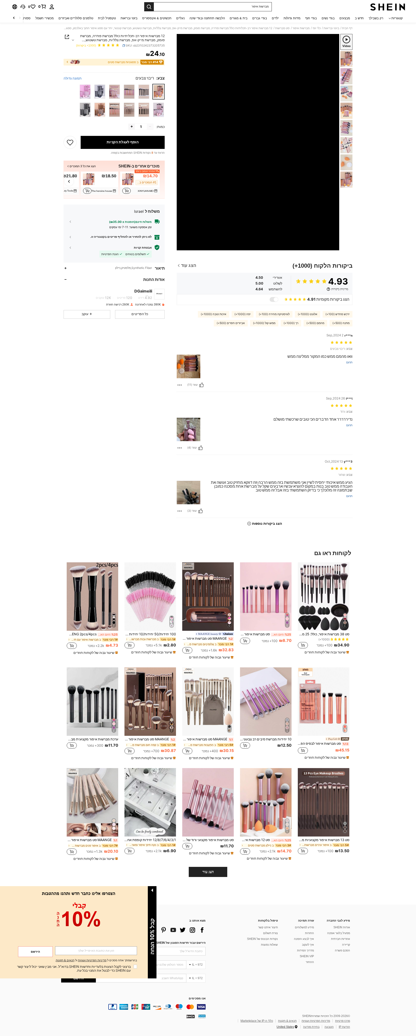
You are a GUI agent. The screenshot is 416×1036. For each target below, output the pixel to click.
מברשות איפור (301, 28)
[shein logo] (387, 6)
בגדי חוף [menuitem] (311, 18)
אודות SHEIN (341, 927)
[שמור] (70, 142)
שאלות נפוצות (269, 944)
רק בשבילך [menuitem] (376, 18)
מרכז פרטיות (342, 1021)
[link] (42, 6)
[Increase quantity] (132, 126)
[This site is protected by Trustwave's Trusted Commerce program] (202, 1016)
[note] (326, 652)
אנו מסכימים (197, 998)
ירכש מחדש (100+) (337, 314)
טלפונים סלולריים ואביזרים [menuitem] (75, 18)
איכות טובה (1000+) (213, 314)
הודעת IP (344, 1027)
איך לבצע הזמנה (304, 939)
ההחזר (310, 962)
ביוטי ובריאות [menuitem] (129, 18)
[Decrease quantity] (150, 126)
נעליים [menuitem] (180, 18)
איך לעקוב (308, 944)
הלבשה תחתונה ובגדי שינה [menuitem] (207, 18)
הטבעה (329, 1027)
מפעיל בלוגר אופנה (338, 933)
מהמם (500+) (315, 323)
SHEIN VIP (307, 956)
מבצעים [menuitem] (344, 18)
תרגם (349, 362)
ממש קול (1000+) (264, 323)
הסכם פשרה (342, 950)
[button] (23, 7)
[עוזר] (201, 385)
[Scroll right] (14, 18)
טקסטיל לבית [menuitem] (107, 18)
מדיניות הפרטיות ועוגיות (316, 1021)
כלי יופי (316, 28)
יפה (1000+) (242, 314)
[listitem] (140, 183)
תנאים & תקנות (287, 1021)
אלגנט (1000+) (307, 314)
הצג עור (208, 872)
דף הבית (347, 28)
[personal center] (52, 7)
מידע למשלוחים (304, 927)
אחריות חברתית (340, 939)
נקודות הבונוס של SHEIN (262, 939)
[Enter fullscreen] (182, 246)
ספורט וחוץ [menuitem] (23, 18)
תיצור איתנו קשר (268, 927)
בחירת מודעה (311, 1027)
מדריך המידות (305, 950)
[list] (167, 930)
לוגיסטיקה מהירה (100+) (274, 314)
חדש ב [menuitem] (359, 18)
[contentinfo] (133, 1007)
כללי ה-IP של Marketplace (256, 1021)
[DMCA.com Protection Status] (190, 1016)
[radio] (158, 92)
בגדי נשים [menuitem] (328, 18)
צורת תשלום (270, 933)
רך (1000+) (291, 323)
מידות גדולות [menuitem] (292, 18)
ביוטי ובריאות (331, 28)
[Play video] (258, 142)
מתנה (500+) (341, 323)
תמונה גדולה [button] (73, 78)
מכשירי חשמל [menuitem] (44, 18)
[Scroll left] (19, 18)
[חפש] (149, 6)
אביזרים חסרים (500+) (231, 323)
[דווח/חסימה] (179, 385)
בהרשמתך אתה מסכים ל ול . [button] (96, 960)
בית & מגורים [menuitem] (238, 18)
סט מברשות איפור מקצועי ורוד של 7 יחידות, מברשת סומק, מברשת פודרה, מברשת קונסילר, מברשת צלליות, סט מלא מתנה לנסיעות (208, 840)
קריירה (346, 944)
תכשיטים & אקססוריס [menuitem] (156, 18)
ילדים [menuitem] (275, 18)
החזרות (309, 933)
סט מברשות (282, 28)
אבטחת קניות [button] (143, 247)
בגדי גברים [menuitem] (259, 18)
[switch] (274, 299)
